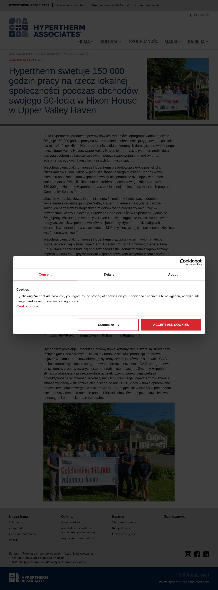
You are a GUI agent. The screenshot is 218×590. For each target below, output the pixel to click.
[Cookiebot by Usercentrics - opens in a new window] (183, 262)
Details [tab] (109, 274)
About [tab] (173, 274)
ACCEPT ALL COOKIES (171, 325)
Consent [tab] (45, 274)
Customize (106, 325)
